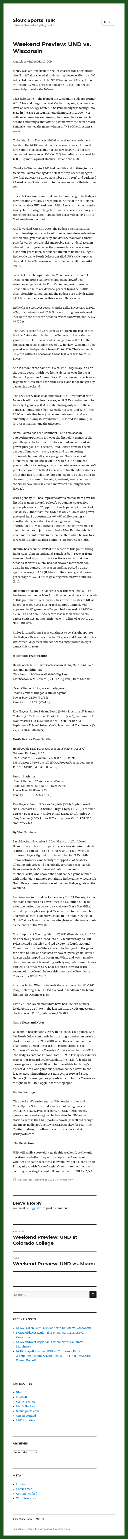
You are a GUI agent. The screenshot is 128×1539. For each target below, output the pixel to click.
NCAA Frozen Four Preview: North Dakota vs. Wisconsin (53, 1328)
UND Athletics (25, 1420)
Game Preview (25, 1401)
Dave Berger (25, 1179)
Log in (20, 1484)
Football (21, 1397)
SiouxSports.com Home (28, 1518)
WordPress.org (26, 1498)
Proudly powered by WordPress (52, 1529)
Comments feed (26, 1493)
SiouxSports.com (27, 1411)
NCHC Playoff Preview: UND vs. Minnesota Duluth (49, 1351)
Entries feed (24, 1489)
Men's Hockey (65, 1179)
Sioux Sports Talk (34, 20)
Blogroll (21, 1392)
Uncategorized (26, 1415)
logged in (36, 1208)
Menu (108, 22)
